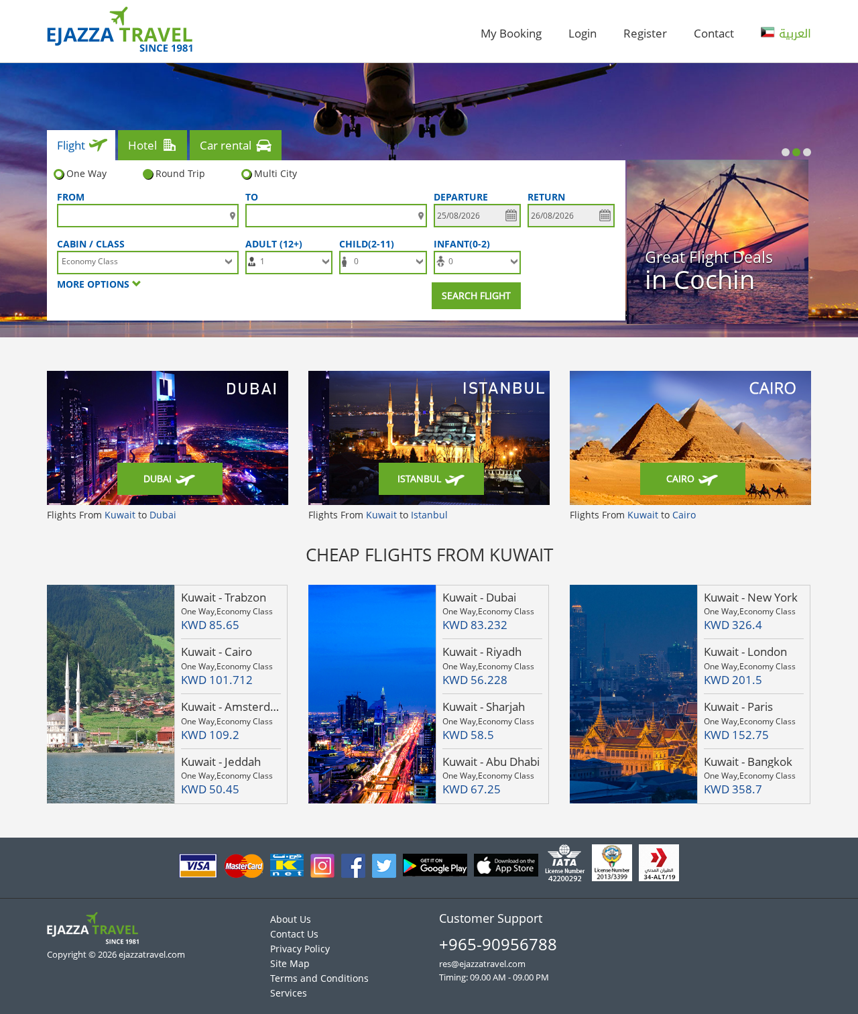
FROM (70, 196)
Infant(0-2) (464, 243)
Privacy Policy (300, 948)
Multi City (275, 173)
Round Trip (180, 173)
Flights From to (111, 514)
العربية (793, 33)
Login (582, 33)
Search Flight (476, 295)
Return (546, 196)
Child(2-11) (369, 243)
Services (288, 993)
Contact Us (294, 933)
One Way (86, 173)
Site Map (290, 963)
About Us (290, 919)
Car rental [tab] (225, 145)
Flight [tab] (71, 145)
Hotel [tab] (142, 145)
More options (94, 284)
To (251, 196)
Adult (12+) (276, 243)
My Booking (511, 33)
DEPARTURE (461, 196)
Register (645, 33)
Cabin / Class (91, 243)
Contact (714, 33)
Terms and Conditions (319, 978)
